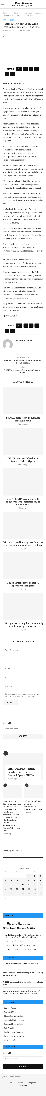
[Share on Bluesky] (7, 74)
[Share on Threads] (36, 69)
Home (5, 13)
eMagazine (32, 1083)
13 (17, 885)
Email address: (9, 723)
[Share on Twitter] (31, 69)
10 (40, 880)
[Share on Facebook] (25, 69)
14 (23, 885)
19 (11, 889)
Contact (20, 1083)
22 (29, 889)
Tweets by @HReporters (13, 850)
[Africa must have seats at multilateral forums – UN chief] (33, 791)
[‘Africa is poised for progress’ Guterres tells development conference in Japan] (23, 525)
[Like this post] (20, 69)
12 (11, 885)
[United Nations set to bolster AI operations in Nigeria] (23, 565)
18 (5, 889)
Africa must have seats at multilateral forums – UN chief (33, 805)
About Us (9, 1083)
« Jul (4, 898)
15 (29, 885)
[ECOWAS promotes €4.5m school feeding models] (23, 400)
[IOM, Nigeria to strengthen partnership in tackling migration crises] (23, 606)
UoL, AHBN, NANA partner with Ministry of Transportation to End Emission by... (23, 502)
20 (17, 889)
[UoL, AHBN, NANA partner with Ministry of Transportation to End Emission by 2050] (23, 481)
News (16, 13)
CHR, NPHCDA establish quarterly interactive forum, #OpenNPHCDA (21, 772)
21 (23, 889)
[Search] (43, 4)
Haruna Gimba (24, 340)
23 (35, 889)
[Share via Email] (12, 74)
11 (5, 885)
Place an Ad (23, 1085)
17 (40, 885)
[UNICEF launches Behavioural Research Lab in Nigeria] (23, 441)
